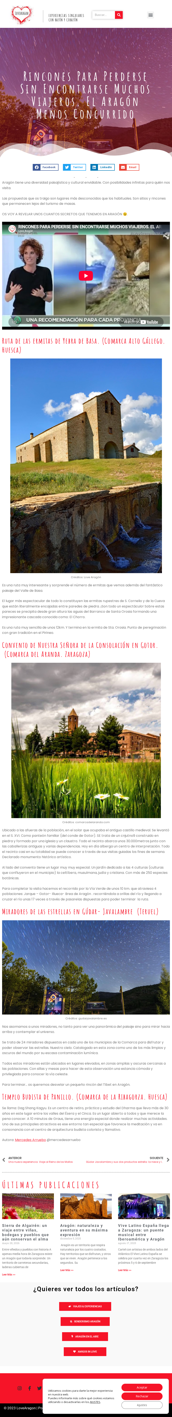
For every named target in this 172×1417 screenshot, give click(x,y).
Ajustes (142, 1405)
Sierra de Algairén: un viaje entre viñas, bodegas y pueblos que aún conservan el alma (25, 1232)
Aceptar (142, 1387)
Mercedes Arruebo (30, 1139)
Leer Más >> (8, 1274)
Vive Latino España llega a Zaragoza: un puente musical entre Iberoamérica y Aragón (143, 1232)
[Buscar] (119, 15)
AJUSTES (95, 1402)
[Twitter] (39, 1388)
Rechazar (142, 1396)
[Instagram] (19, 1388)
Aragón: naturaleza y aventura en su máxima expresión (84, 1230)
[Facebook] (29, 1388)
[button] (150, 15)
